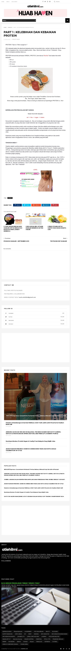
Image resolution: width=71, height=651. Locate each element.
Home (2, 1)
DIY (25, 634)
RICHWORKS (11, 641)
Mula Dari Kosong (17, 639)
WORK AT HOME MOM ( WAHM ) (10, 644)
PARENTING (39, 639)
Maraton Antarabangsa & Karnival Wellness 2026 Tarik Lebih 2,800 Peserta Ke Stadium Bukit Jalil (33, 488)
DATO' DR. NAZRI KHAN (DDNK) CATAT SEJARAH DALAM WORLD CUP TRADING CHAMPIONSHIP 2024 (34, 496)
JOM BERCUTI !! (21, 636)
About (7, 1)
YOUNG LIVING (24, 644)
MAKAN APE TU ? (7, 639)
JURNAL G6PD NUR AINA (33, 636)
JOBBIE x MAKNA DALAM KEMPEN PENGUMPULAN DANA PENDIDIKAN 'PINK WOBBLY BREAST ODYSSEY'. (34, 479)
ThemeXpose (10, 648)
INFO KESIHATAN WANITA (9, 636)
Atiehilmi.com (24, 648)
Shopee (32, 641)
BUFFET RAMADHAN (7, 634)
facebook (36, 313)
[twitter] (45, 1)
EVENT (29, 634)
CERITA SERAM (18, 634)
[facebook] (60, 649)
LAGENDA (43, 636)
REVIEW (4, 641)
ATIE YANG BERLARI (38, 631)
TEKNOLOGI (39, 641)
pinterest (36, 324)
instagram (36, 320)
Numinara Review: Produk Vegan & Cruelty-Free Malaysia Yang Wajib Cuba (26, 492)
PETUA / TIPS (47, 639)
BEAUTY (48, 631)
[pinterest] (49, 1)
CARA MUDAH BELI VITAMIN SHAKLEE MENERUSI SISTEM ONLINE (34, 228)
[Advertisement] (35, 347)
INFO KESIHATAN (45, 634)
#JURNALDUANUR (7, 631)
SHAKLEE (10, 27)
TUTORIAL (54, 641)
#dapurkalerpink (18, 631)
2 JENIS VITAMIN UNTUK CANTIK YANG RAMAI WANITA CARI (57, 228)
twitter (36, 316)
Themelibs (17, 648)
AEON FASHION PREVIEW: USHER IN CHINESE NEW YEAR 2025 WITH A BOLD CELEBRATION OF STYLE (33, 483)
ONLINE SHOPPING (29, 639)
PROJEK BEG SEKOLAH (58, 639)
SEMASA (19, 641)
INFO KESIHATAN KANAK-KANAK (59, 634)
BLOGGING (55, 631)
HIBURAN (36, 634)
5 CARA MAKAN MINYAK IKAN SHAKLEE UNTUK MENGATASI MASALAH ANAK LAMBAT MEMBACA (13, 229)
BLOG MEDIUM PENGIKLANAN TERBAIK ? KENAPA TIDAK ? (20, 583)
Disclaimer (14, 1)
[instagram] (47, 1)
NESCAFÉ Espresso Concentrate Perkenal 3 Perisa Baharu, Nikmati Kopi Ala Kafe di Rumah (31, 469)
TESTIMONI (47, 641)
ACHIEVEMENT (28, 631)
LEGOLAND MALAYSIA (54, 636)
